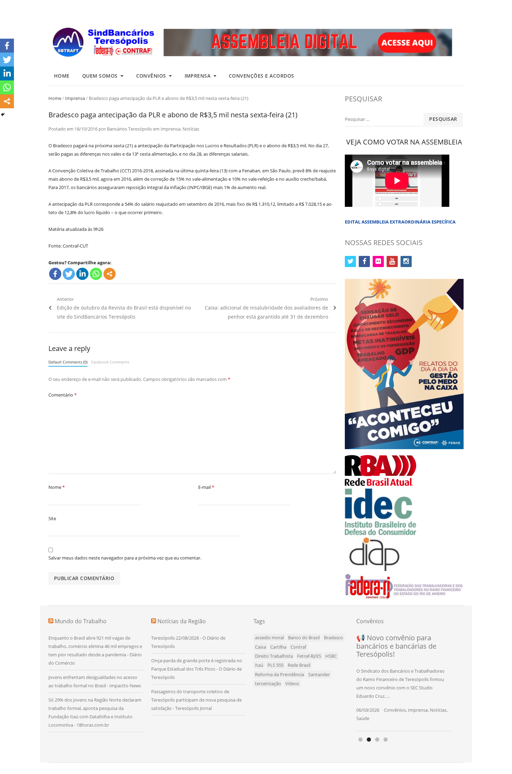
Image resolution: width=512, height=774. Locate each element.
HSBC (331, 656)
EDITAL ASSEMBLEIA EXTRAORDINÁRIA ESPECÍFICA (400, 222)
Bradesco (333, 637)
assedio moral (269, 637)
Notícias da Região (181, 621)
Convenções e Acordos (261, 75)
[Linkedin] (82, 274)
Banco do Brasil (304, 637)
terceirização (268, 683)
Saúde (362, 718)
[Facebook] (55, 274)
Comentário (62, 395)
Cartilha (278, 647)
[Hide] (3, 114)
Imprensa (198, 75)
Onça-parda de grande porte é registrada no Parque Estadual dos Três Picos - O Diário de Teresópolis (196, 668)
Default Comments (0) (67, 362)
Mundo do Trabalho (81, 621)
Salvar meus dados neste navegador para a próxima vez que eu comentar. (124, 558)
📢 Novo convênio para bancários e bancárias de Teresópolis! (396, 646)
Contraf (298, 647)
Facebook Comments (110, 362)
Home (62, 75)
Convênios (151, 75)
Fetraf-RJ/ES (309, 656)
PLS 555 (275, 665)
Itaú (259, 665)
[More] (109, 274)
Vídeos (292, 683)
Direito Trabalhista (274, 656)
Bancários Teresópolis (129, 129)
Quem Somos (100, 75)
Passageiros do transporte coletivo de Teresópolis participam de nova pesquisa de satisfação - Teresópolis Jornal (196, 699)
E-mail (206, 487)
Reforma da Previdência (279, 674)
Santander (319, 674)
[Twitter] (69, 274)
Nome (56, 487)
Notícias (191, 129)
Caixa (260, 647)
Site (52, 518)
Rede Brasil (299, 665)
